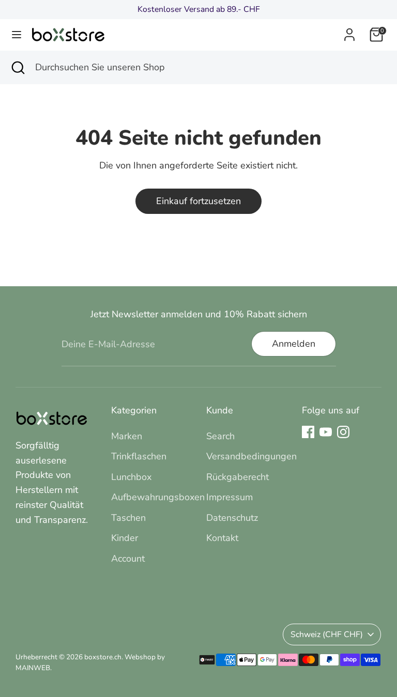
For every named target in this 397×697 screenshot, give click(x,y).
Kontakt (222, 538)
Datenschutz (232, 518)
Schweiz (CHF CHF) (327, 634)
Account (128, 558)
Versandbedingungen (251, 456)
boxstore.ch (102, 657)
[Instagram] (343, 432)
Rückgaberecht (237, 477)
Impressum (229, 497)
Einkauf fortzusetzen (198, 201)
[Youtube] (325, 432)
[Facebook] (308, 432)
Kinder (124, 538)
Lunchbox (131, 477)
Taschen (128, 518)
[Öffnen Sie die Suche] (17, 67)
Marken (126, 436)
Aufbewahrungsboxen (158, 497)
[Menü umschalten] (16, 34)
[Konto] (349, 31)
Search (220, 436)
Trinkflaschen (138, 456)
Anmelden (293, 343)
